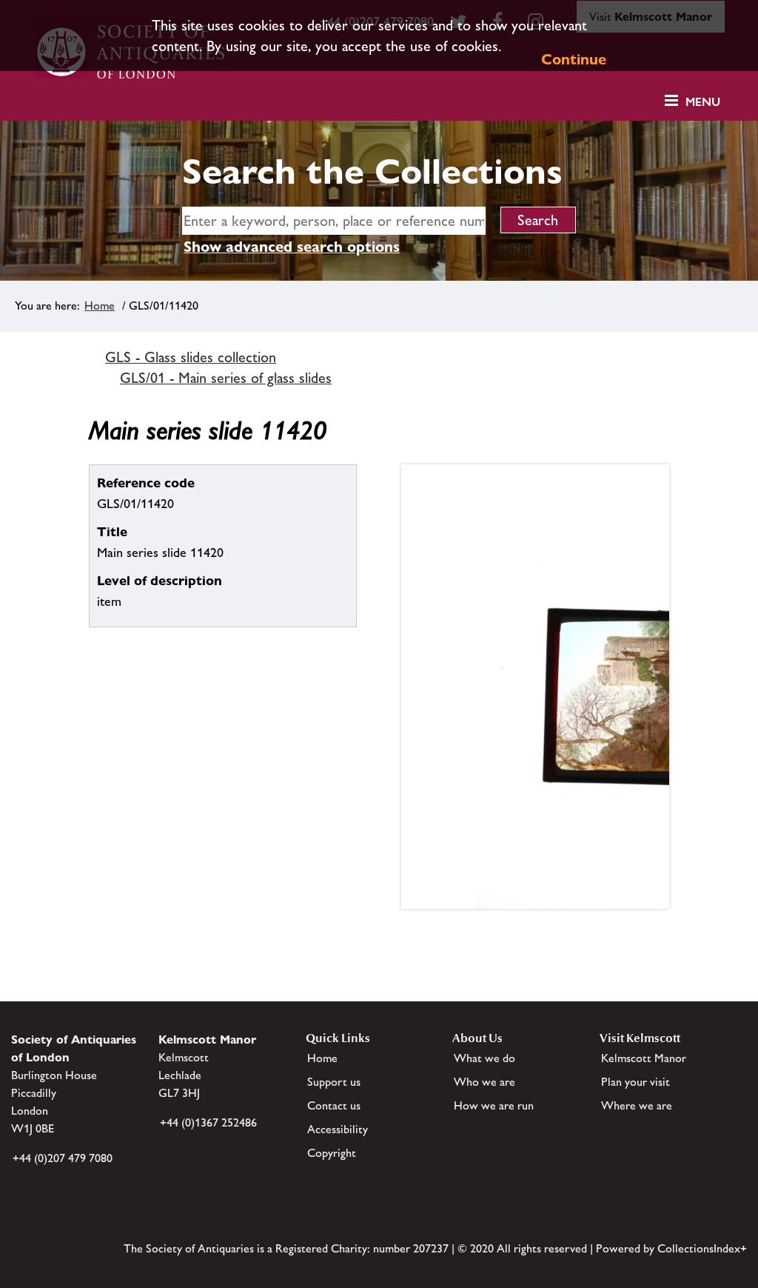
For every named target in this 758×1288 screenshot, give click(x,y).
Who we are (484, 1082)
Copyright (331, 1153)
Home (99, 305)
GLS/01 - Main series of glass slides (226, 378)
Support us (333, 1082)
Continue (573, 59)
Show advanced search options (292, 247)
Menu (702, 102)
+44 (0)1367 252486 (208, 1122)
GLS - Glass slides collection (190, 357)
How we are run (494, 1105)
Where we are (636, 1105)
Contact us (333, 1105)
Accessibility (337, 1129)
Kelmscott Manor (643, 1058)
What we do (484, 1058)
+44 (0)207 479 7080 (63, 1158)
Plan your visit (635, 1082)
